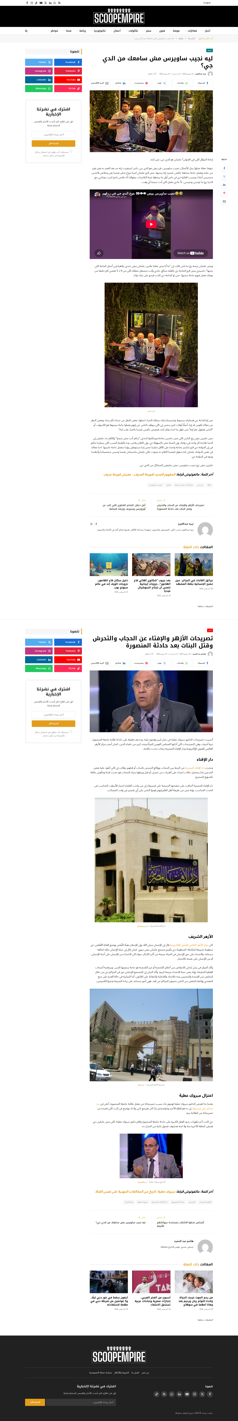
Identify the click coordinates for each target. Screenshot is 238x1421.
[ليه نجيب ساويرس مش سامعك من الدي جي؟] (151, 121)
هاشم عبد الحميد (199, 654)
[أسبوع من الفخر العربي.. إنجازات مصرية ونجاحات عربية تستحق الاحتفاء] (151, 1281)
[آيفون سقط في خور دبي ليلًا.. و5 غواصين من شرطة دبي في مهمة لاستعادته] (109, 1281)
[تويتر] (224, 176)
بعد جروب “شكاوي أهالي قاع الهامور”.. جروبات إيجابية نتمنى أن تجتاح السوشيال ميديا (152, 586)
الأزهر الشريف (205, 1202)
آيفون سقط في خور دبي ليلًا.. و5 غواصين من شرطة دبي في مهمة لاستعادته (109, 1301)
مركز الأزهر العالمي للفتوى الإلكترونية (189, 945)
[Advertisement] (53, 191)
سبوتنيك (141, 926)
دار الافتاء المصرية (159, 1202)
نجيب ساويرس (155, 485)
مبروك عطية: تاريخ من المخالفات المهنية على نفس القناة (135, 1191)
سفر (148, 30)
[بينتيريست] (224, 193)
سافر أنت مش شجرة (184, 485)
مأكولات (133, 30)
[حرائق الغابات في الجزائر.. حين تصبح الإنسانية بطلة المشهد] (194, 564)
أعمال (117, 30)
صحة (68, 30)
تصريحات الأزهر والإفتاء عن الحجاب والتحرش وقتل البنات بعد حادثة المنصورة (180, 507)
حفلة (209, 485)
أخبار (207, 30)
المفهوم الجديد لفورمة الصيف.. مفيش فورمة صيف (139, 474)
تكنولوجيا (100, 30)
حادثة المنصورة (177, 1202)
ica (139, 1085)
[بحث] (26, 31)
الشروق (140, 1182)
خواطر (54, 30)
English (207, 3)
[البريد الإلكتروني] (224, 201)
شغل (168, 485)
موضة (176, 30)
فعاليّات (192, 30)
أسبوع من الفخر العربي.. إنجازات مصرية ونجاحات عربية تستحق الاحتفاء (152, 1301)
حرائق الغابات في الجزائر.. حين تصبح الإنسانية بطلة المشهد (194, 582)
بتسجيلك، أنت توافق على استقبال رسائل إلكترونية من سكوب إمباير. (52, 154)
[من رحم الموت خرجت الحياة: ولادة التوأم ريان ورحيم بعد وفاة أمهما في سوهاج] (194, 1281)
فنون (162, 30)
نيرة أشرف (129, 1202)
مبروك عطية (142, 1202)
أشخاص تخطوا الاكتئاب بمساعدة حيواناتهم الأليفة (180, 1224)
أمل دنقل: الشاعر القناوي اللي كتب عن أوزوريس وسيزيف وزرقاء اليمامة (124, 507)
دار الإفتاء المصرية (194, 768)
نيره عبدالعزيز (201, 74)
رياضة (82, 30)
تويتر (149, 411)
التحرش (191, 1202)
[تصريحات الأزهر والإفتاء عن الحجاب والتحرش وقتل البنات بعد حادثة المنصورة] (151, 701)
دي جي (200, 485)
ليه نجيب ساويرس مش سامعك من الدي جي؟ (120, 1222)
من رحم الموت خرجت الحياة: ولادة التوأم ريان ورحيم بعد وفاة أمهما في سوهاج (195, 1301)
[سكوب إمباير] (119, 16)
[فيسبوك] (224, 168)
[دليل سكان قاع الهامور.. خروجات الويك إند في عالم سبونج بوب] (109, 564)
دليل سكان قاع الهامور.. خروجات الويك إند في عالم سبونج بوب (111, 584)
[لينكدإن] (224, 184)
